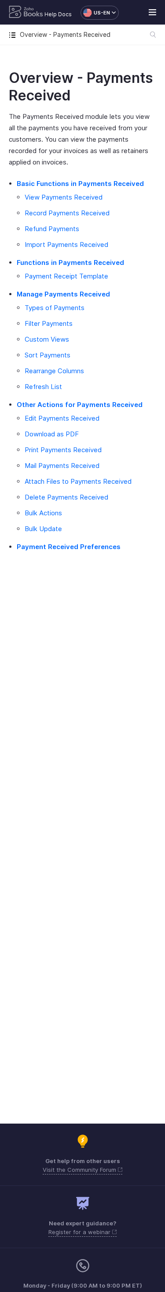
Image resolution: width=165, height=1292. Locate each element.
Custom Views (47, 339)
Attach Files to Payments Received (78, 481)
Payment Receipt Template (66, 276)
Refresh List (43, 386)
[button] (95, 13)
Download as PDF (52, 434)
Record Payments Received (67, 213)
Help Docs (58, 14)
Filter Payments (49, 323)
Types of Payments (54, 307)
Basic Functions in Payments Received (80, 183)
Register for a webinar (80, 1231)
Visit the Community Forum (80, 1169)
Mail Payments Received (62, 465)
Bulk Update (43, 529)
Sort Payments (47, 355)
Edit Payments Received (62, 418)
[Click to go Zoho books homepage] (26, 13)
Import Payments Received (66, 244)
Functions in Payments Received (70, 262)
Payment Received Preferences (69, 546)
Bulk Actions (43, 513)
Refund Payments (52, 229)
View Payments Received (64, 197)
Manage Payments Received (63, 294)
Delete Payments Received (66, 497)
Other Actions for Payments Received (80, 404)
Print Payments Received (63, 450)
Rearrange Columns (54, 371)
